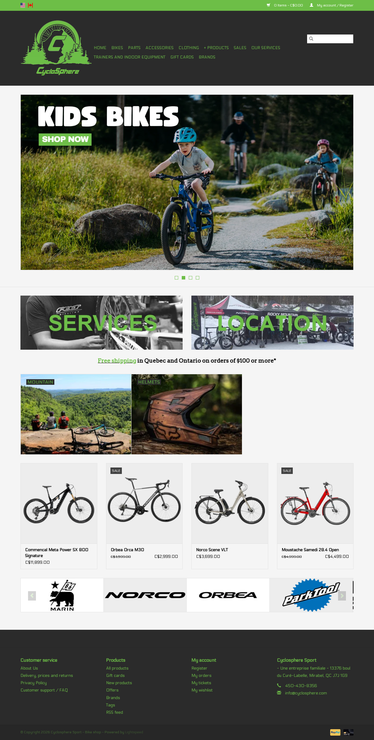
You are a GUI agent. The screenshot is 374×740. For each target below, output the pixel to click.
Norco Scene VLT (212, 549)
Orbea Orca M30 (127, 549)
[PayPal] (334, 732)
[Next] (342, 184)
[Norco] (62, 595)
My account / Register (335, 5)
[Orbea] (145, 595)
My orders (201, 675)
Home (100, 47)
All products (117, 668)
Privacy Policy (33, 682)
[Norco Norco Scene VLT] (229, 503)
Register (199, 668)
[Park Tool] (228, 595)
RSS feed (114, 712)
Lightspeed (134, 732)
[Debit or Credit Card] (347, 732)
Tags (110, 705)
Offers (112, 690)
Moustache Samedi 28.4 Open (310, 549)
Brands (207, 57)
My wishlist (202, 690)
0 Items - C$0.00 (288, 5)
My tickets (201, 682)
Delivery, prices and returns (46, 675)
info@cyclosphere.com (306, 693)
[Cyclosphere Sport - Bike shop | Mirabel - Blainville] (56, 48)
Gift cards (182, 57)
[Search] (311, 39)
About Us (29, 668)
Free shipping (117, 360)
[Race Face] (311, 595)
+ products (216, 47)
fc (30, 5)
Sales (240, 47)
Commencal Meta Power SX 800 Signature (56, 552)
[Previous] (32, 184)
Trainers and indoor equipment (129, 57)
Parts (134, 47)
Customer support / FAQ (44, 690)
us (22, 5)
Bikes (117, 47)
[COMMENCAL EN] (187, 182)
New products (119, 682)
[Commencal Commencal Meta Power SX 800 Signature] (58, 503)
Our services (265, 47)
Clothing (189, 47)
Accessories (160, 47)
